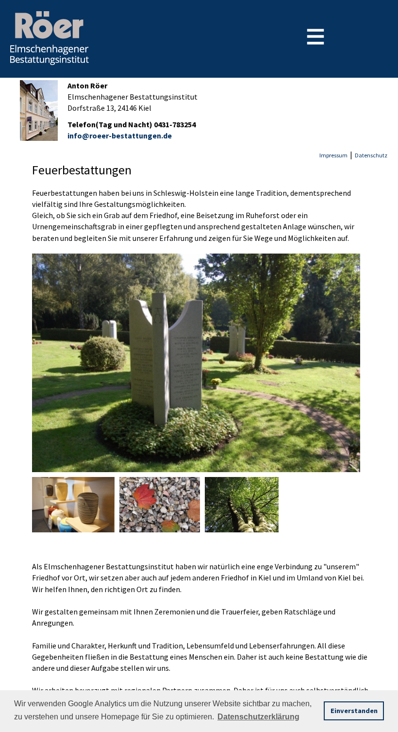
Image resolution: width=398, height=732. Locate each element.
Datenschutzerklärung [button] (258, 717)
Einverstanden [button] (354, 710)
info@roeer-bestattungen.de (119, 135)
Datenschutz (371, 155)
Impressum (333, 155)
